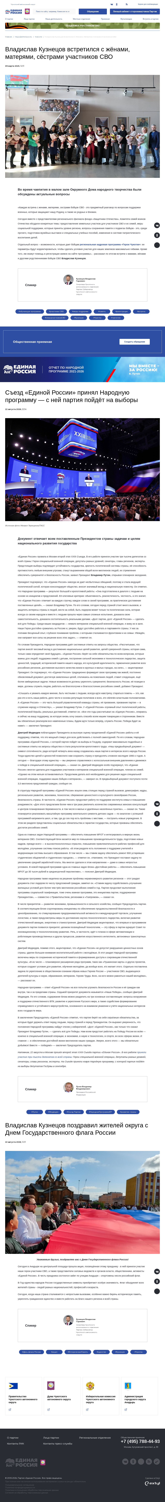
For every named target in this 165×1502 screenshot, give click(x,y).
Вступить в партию (151, 19)
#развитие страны (128, 1112)
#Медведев (53, 1112)
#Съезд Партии (73, 1112)
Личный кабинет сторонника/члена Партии (135, 11)
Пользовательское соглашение (19, 1485)
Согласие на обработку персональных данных (26, 1493)
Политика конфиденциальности (20, 1488)
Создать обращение (134, 342)
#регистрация (122, 311)
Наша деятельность (53, 19)
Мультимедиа (126, 19)
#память (102, 311)
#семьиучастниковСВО (55, 318)
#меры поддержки (80, 311)
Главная (8, 37)
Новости (38, 37)
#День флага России (31, 1352)
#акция (54, 1352)
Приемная (105, 19)
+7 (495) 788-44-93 (140, 1441)
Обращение (93, 11)
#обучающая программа (30, 311)
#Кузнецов (79, 318)
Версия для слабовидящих (148, 4)
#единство (101, 1352)
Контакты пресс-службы (57, 1443)
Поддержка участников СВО (82, 26)
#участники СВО (56, 311)
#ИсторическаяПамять (78, 1352)
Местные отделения (81, 19)
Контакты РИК (15, 1443)
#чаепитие (116, 318)
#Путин (34, 1112)
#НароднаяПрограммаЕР (100, 1112)
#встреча (141, 311)
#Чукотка (97, 318)
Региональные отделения (95, 1437)
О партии (9, 19)
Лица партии (29, 19)
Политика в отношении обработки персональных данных (32, 1490)
